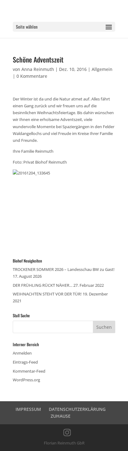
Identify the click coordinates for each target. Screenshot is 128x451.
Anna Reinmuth (37, 69)
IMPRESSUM (28, 409)
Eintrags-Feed (25, 362)
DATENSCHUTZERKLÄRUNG (77, 409)
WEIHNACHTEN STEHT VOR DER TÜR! (47, 294)
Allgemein (102, 69)
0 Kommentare (31, 76)
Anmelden (22, 353)
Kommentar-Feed (29, 371)
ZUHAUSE (61, 416)
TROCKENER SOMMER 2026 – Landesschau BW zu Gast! (64, 269)
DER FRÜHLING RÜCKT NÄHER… (42, 285)
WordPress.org (26, 380)
